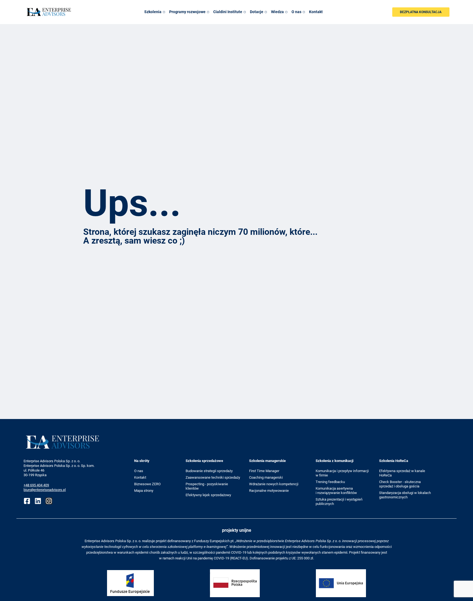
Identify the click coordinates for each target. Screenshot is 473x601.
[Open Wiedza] (286, 12)
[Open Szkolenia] (164, 12)
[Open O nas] (304, 12)
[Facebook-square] (27, 501)
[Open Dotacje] (266, 12)
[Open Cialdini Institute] (245, 12)
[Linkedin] (37, 501)
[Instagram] (48, 501)
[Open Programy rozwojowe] (208, 12)
